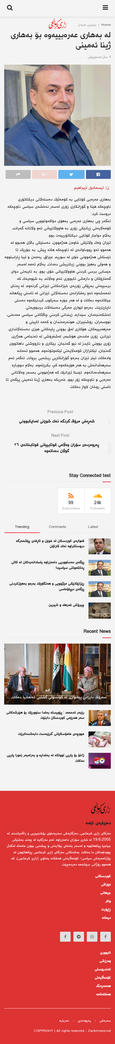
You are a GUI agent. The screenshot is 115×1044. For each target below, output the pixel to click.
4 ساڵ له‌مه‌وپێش (99, 57)
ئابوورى (105, 953)
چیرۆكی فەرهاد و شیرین (66, 605)
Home (106, 25)
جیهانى (105, 893)
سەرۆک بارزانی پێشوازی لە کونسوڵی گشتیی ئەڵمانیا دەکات (59, 697)
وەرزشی (105, 961)
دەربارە (64, 1020)
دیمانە (106, 918)
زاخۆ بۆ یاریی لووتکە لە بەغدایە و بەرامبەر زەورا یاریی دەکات (45, 758)
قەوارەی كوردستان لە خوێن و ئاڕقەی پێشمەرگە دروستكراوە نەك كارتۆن (50, 543)
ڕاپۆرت (106, 909)
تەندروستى (103, 969)
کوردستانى (103, 876)
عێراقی (106, 884)
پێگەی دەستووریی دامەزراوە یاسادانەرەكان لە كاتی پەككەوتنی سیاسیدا (47, 565)
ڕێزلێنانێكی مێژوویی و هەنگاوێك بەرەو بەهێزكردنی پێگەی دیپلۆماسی (46, 586)
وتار (108, 901)
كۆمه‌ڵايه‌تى (103, 978)
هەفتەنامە (103, 994)
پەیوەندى (84, 1020)
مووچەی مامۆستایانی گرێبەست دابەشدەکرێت (51, 734)
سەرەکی (105, 1020)
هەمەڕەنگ (103, 986)
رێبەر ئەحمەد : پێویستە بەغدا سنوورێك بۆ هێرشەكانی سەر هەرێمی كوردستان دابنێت (45, 715)
